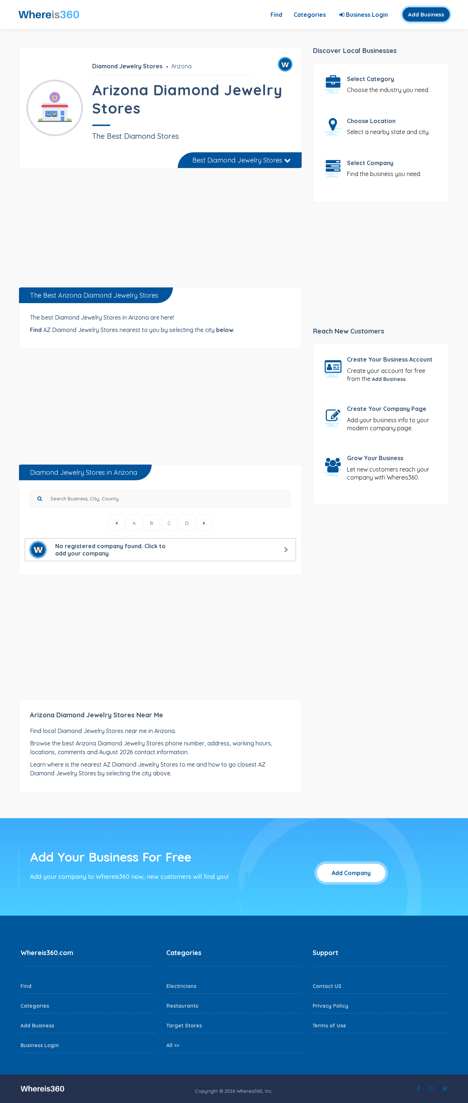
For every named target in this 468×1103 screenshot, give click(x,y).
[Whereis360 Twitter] (445, 1088)
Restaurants (182, 1006)
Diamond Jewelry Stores (127, 66)
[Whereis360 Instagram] (431, 1088)
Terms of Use (329, 1025)
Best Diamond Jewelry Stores (238, 160)
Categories (310, 14)
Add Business (426, 14)
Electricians (181, 986)
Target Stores (184, 1025)
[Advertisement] (160, 230)
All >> (172, 1045)
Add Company (351, 873)
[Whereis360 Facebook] (418, 1088)
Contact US (327, 986)
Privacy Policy (330, 1006)
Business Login (366, 14)
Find (276, 14)
